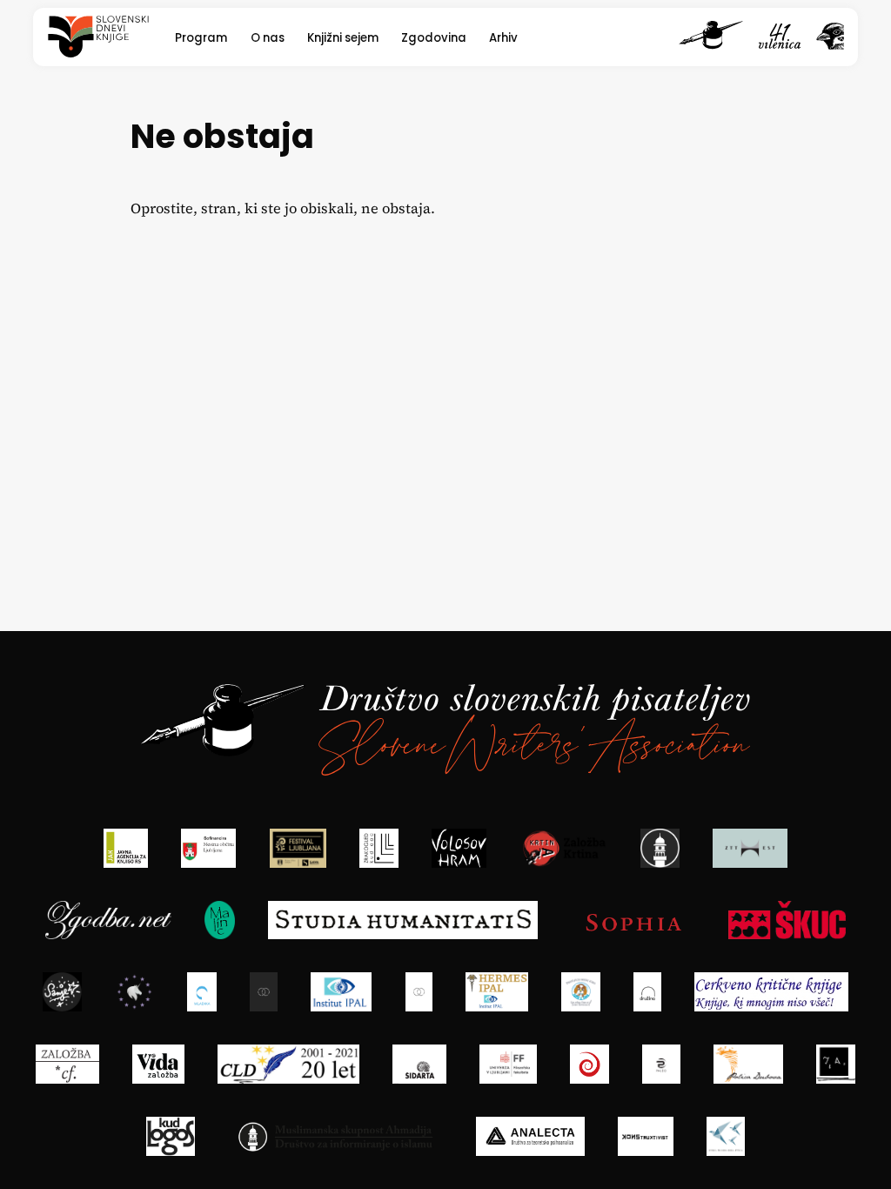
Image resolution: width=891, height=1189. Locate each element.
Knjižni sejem (343, 38)
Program (201, 38)
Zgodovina (433, 38)
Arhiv (503, 38)
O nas (268, 38)
